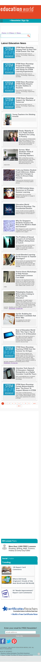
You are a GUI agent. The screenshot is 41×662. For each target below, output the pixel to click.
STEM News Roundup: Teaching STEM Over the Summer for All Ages (25, 349)
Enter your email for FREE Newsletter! (20, 628)
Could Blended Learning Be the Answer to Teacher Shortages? (26, 256)
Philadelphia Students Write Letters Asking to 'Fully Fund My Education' (25, 295)
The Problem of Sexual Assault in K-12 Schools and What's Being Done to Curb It (25, 240)
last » (19, 406)
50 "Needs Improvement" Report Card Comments (23, 591)
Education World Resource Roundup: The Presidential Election (25, 206)
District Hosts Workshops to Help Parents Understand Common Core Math (26, 274)
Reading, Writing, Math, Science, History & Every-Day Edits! (22, 548)
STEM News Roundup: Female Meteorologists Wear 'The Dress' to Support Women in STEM (26, 387)
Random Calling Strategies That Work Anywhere (15, 653)
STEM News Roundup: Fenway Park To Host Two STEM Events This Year (26, 49)
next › (34, 403)
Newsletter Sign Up (20, 20)
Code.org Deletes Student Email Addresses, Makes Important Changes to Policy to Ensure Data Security (26, 174)
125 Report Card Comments (19, 568)
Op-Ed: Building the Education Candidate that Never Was (26, 316)
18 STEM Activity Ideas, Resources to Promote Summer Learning (25, 190)
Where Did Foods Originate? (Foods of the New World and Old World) (23, 581)
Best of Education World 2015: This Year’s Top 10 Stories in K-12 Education (26, 332)
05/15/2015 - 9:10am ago (16, 308)
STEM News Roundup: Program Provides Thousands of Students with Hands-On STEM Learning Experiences (25, 67)
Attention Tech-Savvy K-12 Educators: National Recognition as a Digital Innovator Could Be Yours (26, 371)
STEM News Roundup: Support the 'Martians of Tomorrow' (25, 100)
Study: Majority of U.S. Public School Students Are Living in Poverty (27, 133)
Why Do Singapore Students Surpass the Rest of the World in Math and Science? (26, 223)
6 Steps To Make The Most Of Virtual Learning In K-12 (17, 655)
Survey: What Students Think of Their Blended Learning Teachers (26, 152)
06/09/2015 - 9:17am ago (11, 363)
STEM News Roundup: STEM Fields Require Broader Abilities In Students (25, 85)
